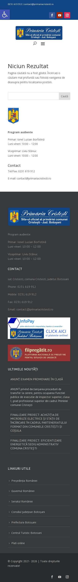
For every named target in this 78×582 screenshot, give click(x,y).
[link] (5, 14)
